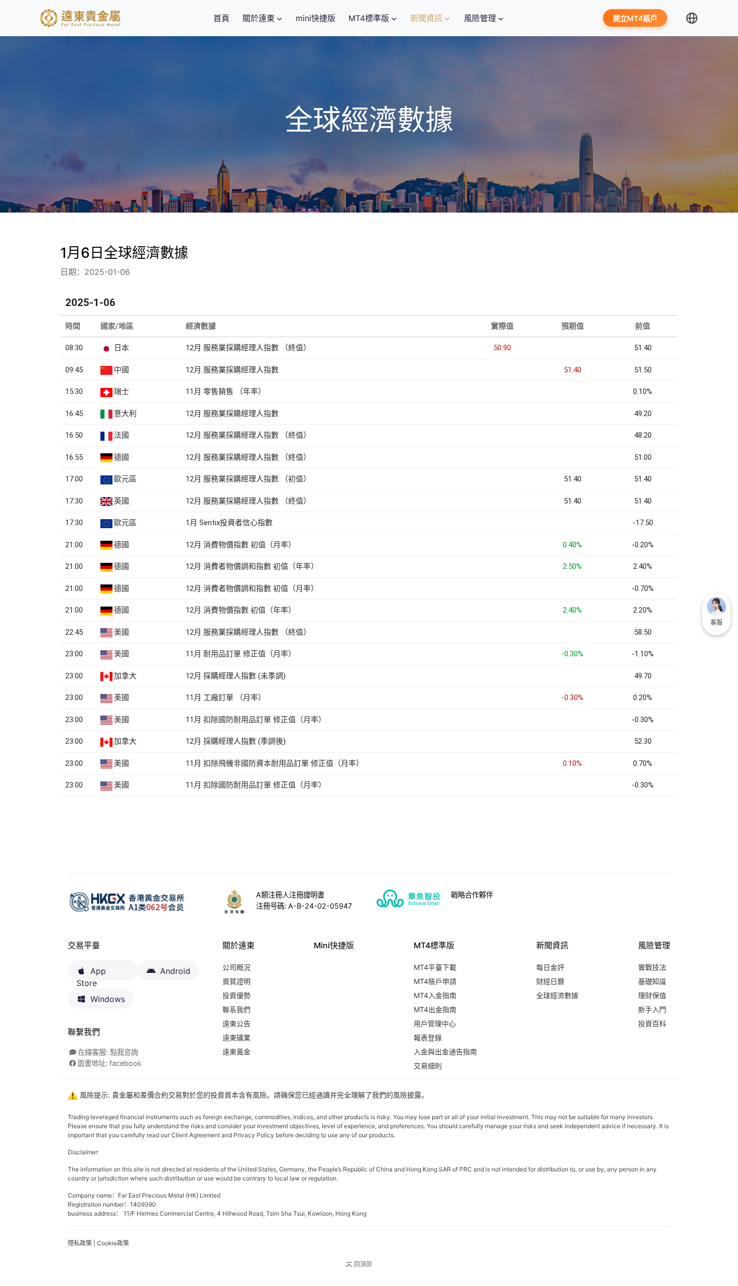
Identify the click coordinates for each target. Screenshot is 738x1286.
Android (175, 971)
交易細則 (428, 1065)
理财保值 (652, 995)
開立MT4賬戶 (635, 19)
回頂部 (363, 1264)
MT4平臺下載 (435, 967)
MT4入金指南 (435, 995)
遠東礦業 (236, 1037)
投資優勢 (236, 995)
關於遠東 (258, 18)
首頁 (223, 18)
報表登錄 (428, 1037)
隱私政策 (80, 1243)
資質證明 (236, 981)
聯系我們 (236, 1009)
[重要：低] (176, 521)
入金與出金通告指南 (445, 1051)
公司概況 (236, 967)
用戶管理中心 (435, 1023)
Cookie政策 (113, 1243)
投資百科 (652, 1023)
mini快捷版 (315, 18)
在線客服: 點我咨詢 (108, 1052)
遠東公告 (236, 1023)
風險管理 (480, 18)
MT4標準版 (368, 18)
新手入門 (652, 1009)
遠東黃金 (236, 1051)
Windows (107, 999)
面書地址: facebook (109, 1063)
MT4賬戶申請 (435, 981)
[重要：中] (176, 346)
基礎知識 (652, 981)
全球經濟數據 (557, 995)
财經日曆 (550, 981)
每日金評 (550, 967)
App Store (91, 973)
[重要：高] (176, 390)
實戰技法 (652, 967)
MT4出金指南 (435, 1009)
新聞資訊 (426, 18)
